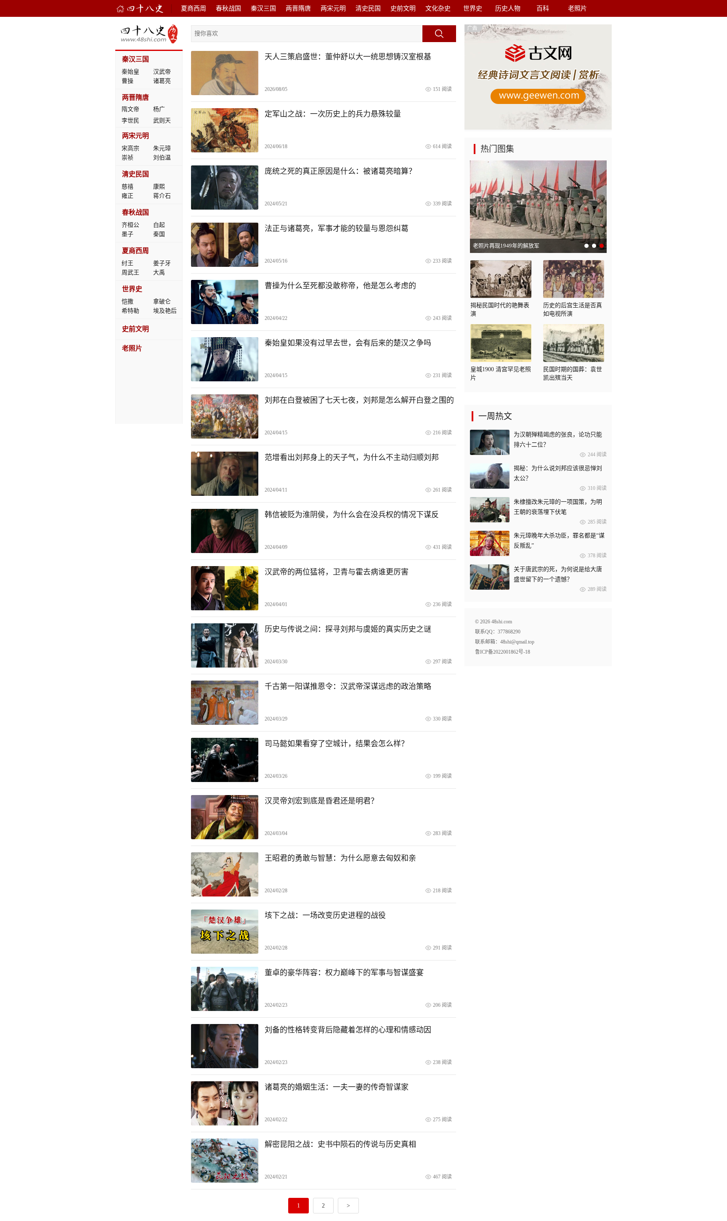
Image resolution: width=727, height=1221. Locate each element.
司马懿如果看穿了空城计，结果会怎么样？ (337, 744)
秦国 (159, 234)
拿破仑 (162, 301)
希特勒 (130, 311)
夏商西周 (193, 8)
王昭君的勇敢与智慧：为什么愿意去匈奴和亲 (340, 858)
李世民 (130, 120)
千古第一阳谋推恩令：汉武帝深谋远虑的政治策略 (348, 686)
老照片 (577, 8)
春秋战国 (228, 8)
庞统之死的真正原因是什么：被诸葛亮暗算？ (340, 171)
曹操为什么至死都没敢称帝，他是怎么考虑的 (340, 286)
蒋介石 (162, 196)
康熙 (159, 187)
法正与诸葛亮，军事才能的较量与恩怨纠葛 (337, 228)
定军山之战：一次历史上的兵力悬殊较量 (333, 114)
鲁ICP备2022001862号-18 (502, 652)
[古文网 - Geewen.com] (538, 128)
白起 (159, 225)
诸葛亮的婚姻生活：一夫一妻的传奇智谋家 (337, 1087)
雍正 (127, 196)
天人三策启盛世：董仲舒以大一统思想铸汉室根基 (348, 57)
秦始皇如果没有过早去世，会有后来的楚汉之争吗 (348, 343)
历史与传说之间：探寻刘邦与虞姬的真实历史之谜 (348, 629)
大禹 (159, 272)
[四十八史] (140, 8)
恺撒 (127, 301)
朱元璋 (162, 148)
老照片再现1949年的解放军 (506, 245)
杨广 (159, 109)
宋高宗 (130, 148)
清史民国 (368, 8)
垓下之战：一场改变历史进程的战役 (325, 915)
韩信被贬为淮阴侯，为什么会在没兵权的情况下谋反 (352, 515)
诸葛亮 (162, 81)
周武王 (130, 272)
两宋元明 (333, 8)
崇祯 (127, 157)
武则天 (162, 120)
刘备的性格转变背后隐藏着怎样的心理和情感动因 (348, 1030)
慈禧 (127, 187)
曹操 (127, 81)
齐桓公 (130, 225)
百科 (542, 8)
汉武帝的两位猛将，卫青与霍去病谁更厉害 (337, 572)
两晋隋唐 (298, 8)
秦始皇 (130, 72)
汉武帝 (162, 72)
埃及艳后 (165, 311)
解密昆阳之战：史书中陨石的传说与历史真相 (340, 1144)
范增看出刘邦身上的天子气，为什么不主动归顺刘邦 (352, 457)
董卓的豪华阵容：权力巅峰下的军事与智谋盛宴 (344, 972)
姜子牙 (162, 263)
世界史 (472, 8)
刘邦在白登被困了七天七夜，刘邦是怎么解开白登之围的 (359, 400)
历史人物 (507, 8)
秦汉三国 (263, 8)
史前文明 (403, 8)
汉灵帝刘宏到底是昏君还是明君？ (321, 801)
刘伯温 (162, 157)
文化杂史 (438, 8)
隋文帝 (130, 109)
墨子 (127, 234)
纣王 (127, 263)
